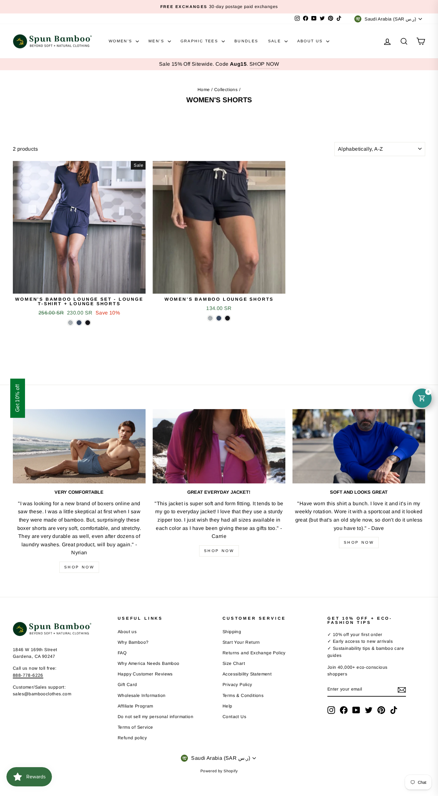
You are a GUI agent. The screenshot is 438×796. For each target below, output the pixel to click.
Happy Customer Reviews (145, 674)
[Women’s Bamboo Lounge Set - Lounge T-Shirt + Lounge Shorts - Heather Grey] (70, 323)
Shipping (232, 631)
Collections (226, 89)
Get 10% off (17, 398)
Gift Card (127, 684)
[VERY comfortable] (79, 446)
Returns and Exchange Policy (254, 652)
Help (227, 706)
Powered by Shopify (219, 771)
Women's (121, 41)
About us (127, 631)
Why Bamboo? (133, 642)
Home (204, 89)
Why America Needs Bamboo (149, 663)
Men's (157, 41)
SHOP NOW (264, 64)
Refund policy (132, 737)
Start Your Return (241, 642)
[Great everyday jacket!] (219, 446)
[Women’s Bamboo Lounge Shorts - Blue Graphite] (219, 318)
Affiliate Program (135, 706)
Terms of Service (135, 727)
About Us (311, 41)
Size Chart (234, 663)
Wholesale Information (141, 695)
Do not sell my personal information (155, 716)
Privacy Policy (237, 684)
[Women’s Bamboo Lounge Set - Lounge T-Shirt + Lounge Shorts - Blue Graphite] (79, 323)
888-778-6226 (28, 675)
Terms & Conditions (243, 695)
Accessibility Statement (247, 674)
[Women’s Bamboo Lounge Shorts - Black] (227, 318)
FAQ (122, 652)
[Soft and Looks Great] (358, 446)
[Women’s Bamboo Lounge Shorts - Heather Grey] (210, 318)
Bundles (246, 41)
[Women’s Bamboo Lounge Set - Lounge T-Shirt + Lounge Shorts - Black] (88, 323)
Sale (275, 41)
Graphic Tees (200, 41)
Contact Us (234, 716)
